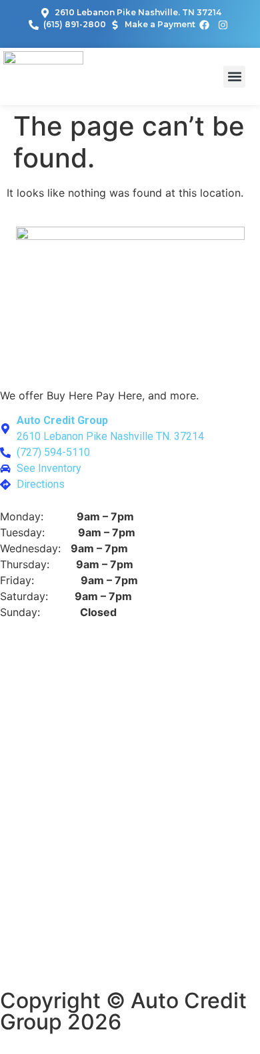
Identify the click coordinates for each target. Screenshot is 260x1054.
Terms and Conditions (136, 972)
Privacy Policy (35, 972)
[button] (234, 77)
